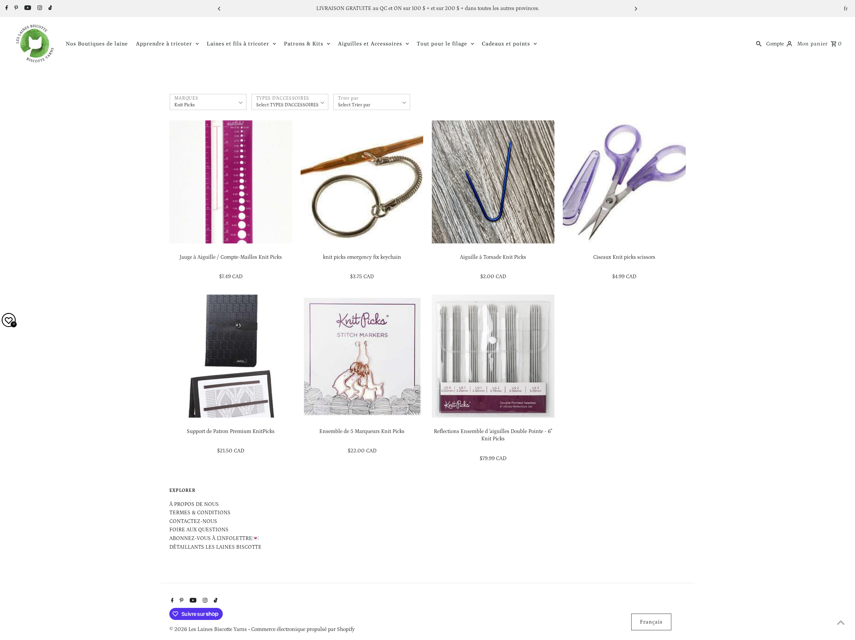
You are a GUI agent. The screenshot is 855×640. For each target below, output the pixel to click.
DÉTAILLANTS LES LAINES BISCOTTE (215, 547)
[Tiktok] (49, 8)
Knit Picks (184, 105)
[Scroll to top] (840, 622)
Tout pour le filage (442, 43)
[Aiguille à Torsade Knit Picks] (493, 181)
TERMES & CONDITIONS (199, 513)
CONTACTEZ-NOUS (193, 521)
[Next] (636, 9)
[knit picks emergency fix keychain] (362, 181)
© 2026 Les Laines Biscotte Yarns (208, 629)
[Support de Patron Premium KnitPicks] (230, 356)
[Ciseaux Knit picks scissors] (624, 181)
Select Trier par (354, 105)
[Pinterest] (15, 8)
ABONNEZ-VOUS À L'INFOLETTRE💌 (214, 538)
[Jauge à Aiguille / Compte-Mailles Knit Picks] (230, 181)
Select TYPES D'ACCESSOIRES (287, 105)
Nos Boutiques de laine (97, 43)
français (651, 622)
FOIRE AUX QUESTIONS (198, 530)
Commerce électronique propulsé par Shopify (303, 629)
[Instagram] (39, 8)
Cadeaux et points (506, 43)
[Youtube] (27, 8)
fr (846, 9)
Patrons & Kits (303, 43)
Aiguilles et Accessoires (370, 43)
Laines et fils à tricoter (238, 43)
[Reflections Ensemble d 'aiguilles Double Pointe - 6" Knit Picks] (493, 356)
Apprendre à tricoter (164, 43)
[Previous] (219, 9)
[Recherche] (758, 43)
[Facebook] (6, 8)
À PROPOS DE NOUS (194, 504)
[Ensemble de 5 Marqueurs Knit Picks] (362, 356)
